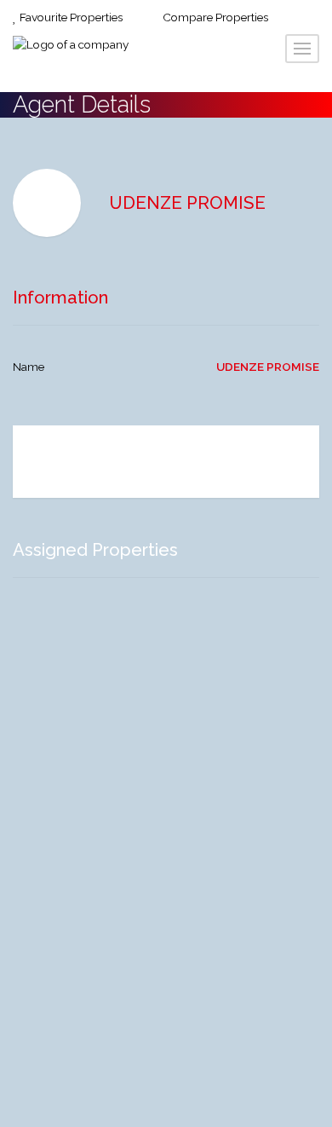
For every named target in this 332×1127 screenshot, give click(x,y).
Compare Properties (214, 17)
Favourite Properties (70, 17)
